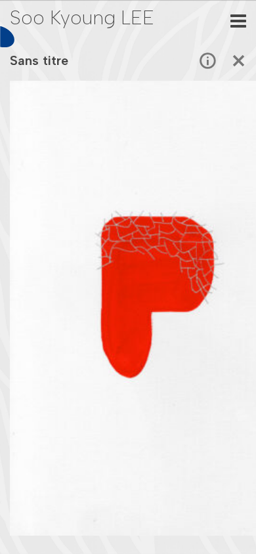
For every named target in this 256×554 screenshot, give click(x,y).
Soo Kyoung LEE (82, 17)
